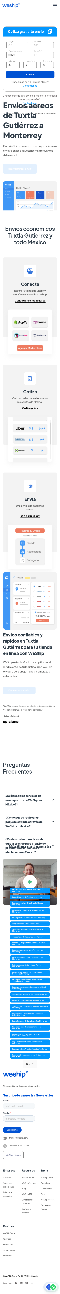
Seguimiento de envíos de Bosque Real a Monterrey (27, 1042)
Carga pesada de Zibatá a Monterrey (25, 924)
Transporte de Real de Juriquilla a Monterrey (28, 937)
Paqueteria (45, 1183)
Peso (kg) (38, 51)
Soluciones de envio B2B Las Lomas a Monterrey (29, 994)
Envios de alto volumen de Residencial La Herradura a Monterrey (27, 973)
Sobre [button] (11, 55)
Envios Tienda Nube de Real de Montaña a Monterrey (27, 890)
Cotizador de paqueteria (27, 1201)
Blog (24, 1188)
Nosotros (7, 1177)
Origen (11, 41)
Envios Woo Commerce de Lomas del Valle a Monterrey (28, 911)
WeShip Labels (47, 1177)
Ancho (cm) (47, 61)
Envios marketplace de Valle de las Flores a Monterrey (27, 903)
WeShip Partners (29, 1183)
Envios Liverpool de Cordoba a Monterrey (27, 897)
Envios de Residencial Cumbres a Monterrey (28, 1000)
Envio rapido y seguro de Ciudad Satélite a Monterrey (27, 958)
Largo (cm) (30, 61)
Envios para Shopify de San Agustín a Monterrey (29, 1049)
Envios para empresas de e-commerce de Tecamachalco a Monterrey (27, 980)
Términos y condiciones (8, 1185)
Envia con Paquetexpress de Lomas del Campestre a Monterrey (26, 1035)
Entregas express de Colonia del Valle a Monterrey (26, 965)
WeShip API (27, 1194)
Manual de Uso (28, 1177)
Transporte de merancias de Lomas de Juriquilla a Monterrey (30, 1007)
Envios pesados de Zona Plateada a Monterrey (28, 918)
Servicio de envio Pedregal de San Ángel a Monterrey (27, 930)
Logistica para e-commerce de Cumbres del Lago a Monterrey (28, 1014)
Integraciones (9, 1250)
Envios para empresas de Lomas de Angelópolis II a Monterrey (30, 988)
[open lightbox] (30, 882)
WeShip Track (9, 1233)
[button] (54, 5)
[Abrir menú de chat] (51, 1287)
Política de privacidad (7, 1194)
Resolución (8, 1244)
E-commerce (46, 1188)
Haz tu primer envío (20, 168)
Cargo (43, 1194)
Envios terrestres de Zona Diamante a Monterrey (29, 1021)
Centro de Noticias (26, 1211)
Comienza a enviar (19, 690)
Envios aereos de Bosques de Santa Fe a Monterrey (26, 1027)
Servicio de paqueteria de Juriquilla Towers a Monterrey (28, 943)
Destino (37, 41)
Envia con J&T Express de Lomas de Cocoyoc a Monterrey (28, 1055)
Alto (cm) (12, 61)
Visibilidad (7, 1255)
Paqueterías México (46, 1207)
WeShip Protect (47, 1199)
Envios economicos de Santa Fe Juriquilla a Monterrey (27, 951)
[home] (11, 5)
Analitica (7, 1239)
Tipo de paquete (15, 51)
